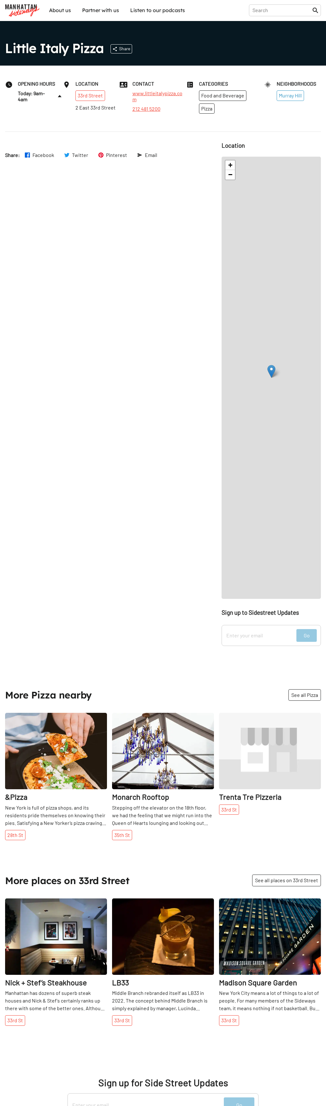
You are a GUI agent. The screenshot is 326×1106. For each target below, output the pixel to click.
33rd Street (90, 95)
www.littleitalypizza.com (157, 96)
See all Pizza (304, 695)
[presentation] (281, 10)
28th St (15, 835)
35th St (122, 835)
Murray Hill (290, 95)
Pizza (206, 108)
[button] (271, 371)
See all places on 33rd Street (286, 880)
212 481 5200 (146, 109)
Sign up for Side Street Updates (163, 1082)
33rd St (229, 809)
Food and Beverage (222, 95)
